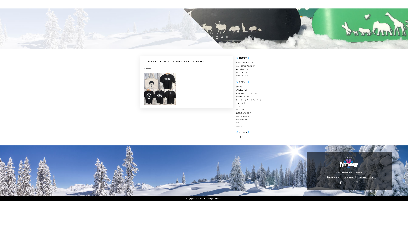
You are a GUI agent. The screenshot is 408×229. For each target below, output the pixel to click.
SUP (237, 123)
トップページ (76, 4)
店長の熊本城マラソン (243, 96)
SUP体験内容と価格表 (243, 113)
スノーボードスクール (150, 4)
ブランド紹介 (310, 4)
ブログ (238, 106)
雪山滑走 (239, 87)
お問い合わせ (392, 4)
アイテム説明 (240, 103)
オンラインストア (219, 4)
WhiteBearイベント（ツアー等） (247, 93)
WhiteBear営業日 (363, 4)
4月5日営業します (242, 69)
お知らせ (239, 126)
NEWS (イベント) (188, 4)
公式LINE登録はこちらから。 (246, 63)
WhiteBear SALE (241, 90)
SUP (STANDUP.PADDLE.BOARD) (265, 4)
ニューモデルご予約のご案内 (246, 66)
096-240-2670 (381, 10)
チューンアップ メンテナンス (109, 4)
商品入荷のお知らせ (243, 116)
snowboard (240, 110)
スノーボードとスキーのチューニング (248, 100)
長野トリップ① (241, 72)
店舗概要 (336, 4)
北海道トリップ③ (242, 76)
